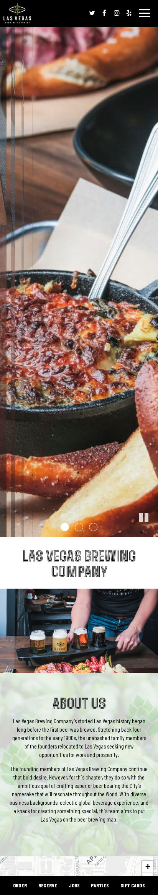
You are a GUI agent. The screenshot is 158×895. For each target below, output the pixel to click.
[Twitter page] (92, 13)
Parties (100, 885)
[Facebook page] (104, 13)
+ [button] (147, 866)
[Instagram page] (116, 13)
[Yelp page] (129, 13)
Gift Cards (132, 885)
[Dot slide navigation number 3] (93, 527)
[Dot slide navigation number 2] (79, 527)
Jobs (74, 885)
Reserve (47, 885)
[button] (152, 531)
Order (20, 885)
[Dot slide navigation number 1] (65, 527)
